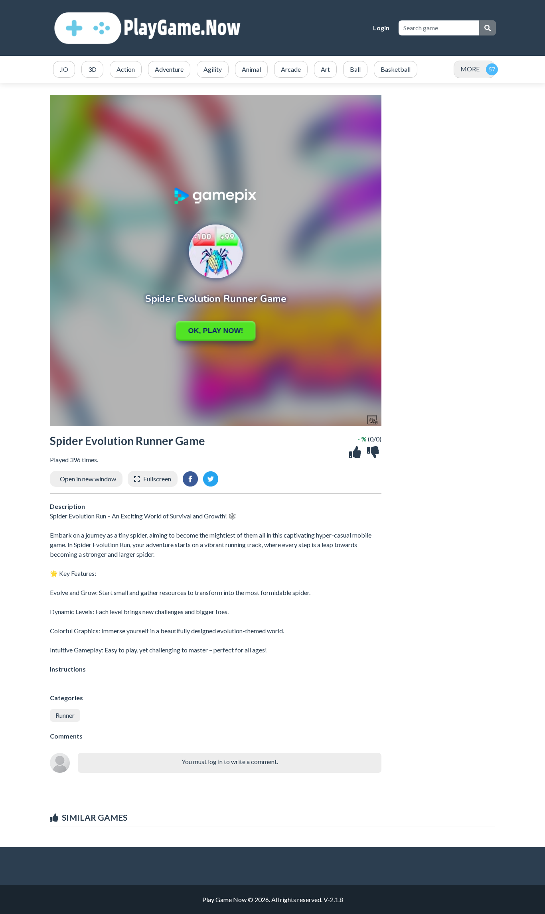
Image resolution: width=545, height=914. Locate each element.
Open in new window (88, 479)
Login (381, 28)
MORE (470, 69)
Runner (65, 715)
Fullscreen (157, 479)
